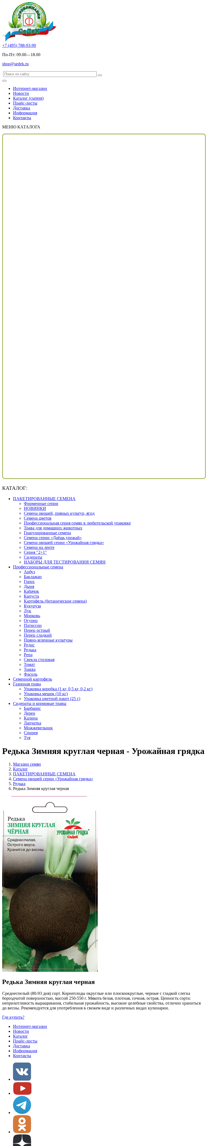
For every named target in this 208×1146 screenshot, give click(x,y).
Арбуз (29, 571)
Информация (25, 113)
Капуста (31, 596)
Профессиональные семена (38, 567)
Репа (28, 654)
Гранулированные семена (47, 532)
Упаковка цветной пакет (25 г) (52, 698)
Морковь (32, 615)
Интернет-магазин (30, 88)
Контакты (22, 117)
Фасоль (30, 674)
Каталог (28, 98)
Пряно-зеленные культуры (48, 640)
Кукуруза (32, 606)
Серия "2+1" (35, 552)
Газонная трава (27, 684)
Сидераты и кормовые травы (39, 703)
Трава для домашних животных (53, 528)
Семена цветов (37, 518)
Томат (29, 664)
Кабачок (31, 591)
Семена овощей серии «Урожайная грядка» (64, 542)
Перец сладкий (38, 635)
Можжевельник (38, 728)
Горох (29, 581)
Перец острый (37, 630)
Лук (27, 610)
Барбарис (32, 708)
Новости (21, 93)
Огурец (31, 620)
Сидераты (33, 557)
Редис (29, 645)
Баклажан (33, 576)
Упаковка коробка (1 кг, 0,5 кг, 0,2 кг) (58, 689)
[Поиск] (100, 75)
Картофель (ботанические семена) (55, 601)
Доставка (21, 108)
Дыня (29, 586)
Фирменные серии (41, 503)
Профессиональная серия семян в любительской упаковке (77, 523)
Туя (27, 737)
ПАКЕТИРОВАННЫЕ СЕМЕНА (44, 498)
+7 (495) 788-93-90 (19, 45)
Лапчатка (32, 723)
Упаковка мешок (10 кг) (46, 693)
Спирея (31, 732)
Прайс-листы (25, 103)
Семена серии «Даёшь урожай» (53, 537)
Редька (30, 650)
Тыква (29, 669)
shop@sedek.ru (15, 63)
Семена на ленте (39, 547)
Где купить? (13, 1017)
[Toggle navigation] (4, 81)
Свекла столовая (39, 659)
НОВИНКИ (35, 508)
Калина (31, 718)
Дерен (29, 713)
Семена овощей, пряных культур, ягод (59, 513)
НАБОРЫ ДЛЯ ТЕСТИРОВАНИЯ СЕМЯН (65, 562)
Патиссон (33, 625)
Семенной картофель (32, 679)
